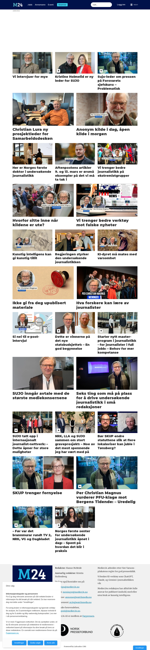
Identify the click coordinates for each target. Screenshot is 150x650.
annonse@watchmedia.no (78, 597)
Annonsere (40, 5)
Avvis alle (51, 643)
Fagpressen (88, 616)
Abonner (62, 5)
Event (51, 5)
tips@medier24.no (70, 587)
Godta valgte (35, 643)
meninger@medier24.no (75, 592)
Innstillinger (140, 648)
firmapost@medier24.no (67, 611)
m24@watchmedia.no (80, 602)
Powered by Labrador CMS (75, 646)
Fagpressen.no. (12, 633)
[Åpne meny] (134, 5)
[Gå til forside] (17, 5)
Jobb (30, 5)
